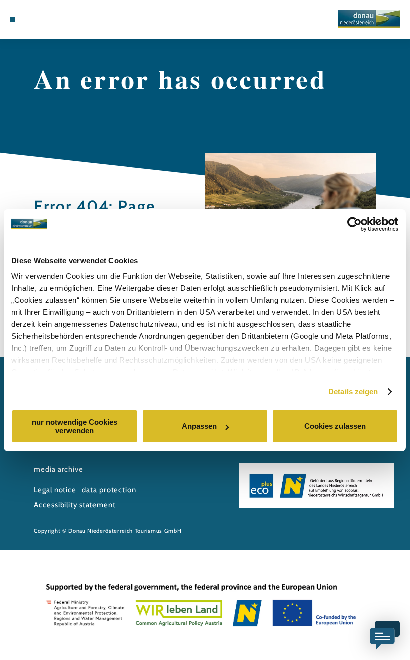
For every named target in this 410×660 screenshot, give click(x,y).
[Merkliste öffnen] (41, 19)
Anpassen (199, 426)
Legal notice (55, 489)
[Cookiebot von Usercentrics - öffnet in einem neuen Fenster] (354, 224)
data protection (109, 489)
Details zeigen (353, 391)
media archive (59, 469)
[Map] (31, 19)
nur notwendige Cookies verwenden (75, 426)
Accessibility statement (75, 504)
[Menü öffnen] (12, 19)
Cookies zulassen (335, 426)
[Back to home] (369, 19)
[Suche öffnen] (50, 19)
